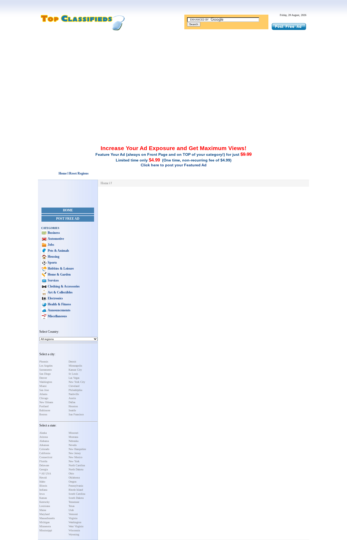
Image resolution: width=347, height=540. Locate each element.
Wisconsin (74, 530)
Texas (72, 506)
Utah (71, 510)
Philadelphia (75, 390)
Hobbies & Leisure (60, 268)
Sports (52, 262)
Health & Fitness (59, 304)
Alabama (44, 440)
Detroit (72, 361)
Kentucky (44, 501)
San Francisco (76, 414)
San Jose (44, 390)
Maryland (44, 514)
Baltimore (44, 410)
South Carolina (77, 493)
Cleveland (74, 385)
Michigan (44, 522)
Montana (73, 436)
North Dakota (76, 469)
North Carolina (77, 465)
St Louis (73, 373)
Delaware (44, 465)
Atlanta (43, 394)
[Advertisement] (173, 71)
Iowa (41, 493)
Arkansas (44, 445)
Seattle (72, 410)
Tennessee (74, 501)
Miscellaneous (57, 316)
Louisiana (44, 506)
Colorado (44, 449)
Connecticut (45, 457)
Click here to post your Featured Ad (174, 165)
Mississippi (45, 530)
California (44, 453)
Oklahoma (74, 477)
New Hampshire (77, 449)
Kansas (43, 497)
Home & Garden (59, 274)
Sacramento (45, 369)
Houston (73, 406)
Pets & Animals (58, 251)
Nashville (74, 394)
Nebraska (73, 440)
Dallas (72, 402)
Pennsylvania (76, 485)
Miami (43, 385)
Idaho (42, 481)
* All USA (45, 473)
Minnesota (45, 526)
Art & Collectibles (60, 292)
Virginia (73, 518)
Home (68, 210)
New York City (77, 381)
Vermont (73, 514)
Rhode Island (76, 489)
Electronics (55, 298)
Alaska (43, 432)
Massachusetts (47, 518)
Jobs (50, 245)
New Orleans (46, 402)
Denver (43, 377)
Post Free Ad (67, 219)
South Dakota (76, 497)
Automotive (55, 239)
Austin (72, 398)
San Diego (45, 373)
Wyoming (74, 534)
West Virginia (76, 526)
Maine (42, 510)
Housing (53, 256)
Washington (45, 381)
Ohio (71, 473)
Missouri (73, 432)
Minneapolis (75, 365)
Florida (43, 461)
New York (74, 461)
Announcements (58, 310)
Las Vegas (74, 377)
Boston (43, 414)
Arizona (43, 436)
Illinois (43, 485)
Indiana (43, 489)
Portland (44, 406)
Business (53, 233)
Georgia (43, 469)
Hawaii (43, 477)
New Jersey (75, 453)
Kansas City (75, 369)
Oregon (72, 481)
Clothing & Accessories (63, 286)
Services (53, 280)
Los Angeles (46, 365)
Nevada (72, 445)
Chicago (43, 398)
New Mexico (75, 457)
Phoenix (43, 361)
